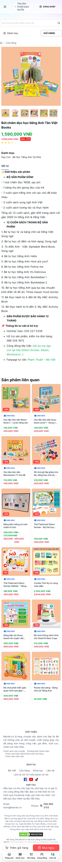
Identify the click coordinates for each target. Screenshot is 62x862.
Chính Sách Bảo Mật (20, 826)
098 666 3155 (48, 806)
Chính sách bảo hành (15, 753)
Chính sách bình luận (41, 826)
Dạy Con (6, 157)
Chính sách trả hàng (34, 753)
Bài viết (12, 770)
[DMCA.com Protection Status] (31, 834)
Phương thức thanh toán (38, 751)
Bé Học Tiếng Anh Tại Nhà (27, 157)
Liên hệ (50, 770)
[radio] (2, 143)
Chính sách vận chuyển (14, 751)
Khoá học (38, 770)
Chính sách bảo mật (14, 756)
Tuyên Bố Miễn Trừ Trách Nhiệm (32, 824)
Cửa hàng (11, 42)
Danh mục (12, 33)
